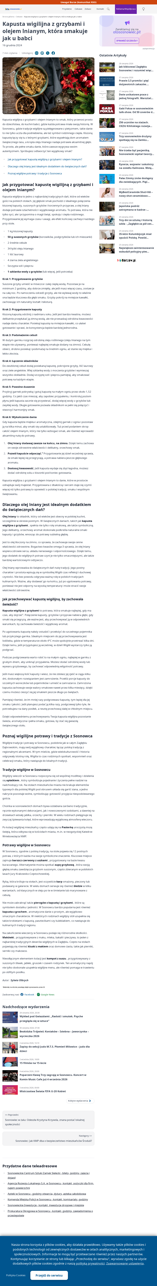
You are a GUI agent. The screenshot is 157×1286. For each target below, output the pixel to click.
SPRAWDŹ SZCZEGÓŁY (127, 40)
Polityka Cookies (15, 1275)
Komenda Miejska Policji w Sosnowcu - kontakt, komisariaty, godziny (48, 1199)
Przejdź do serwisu (49, 1275)
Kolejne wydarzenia (78, 1100)
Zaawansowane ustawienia (125, 1263)
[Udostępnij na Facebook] (53, 53)
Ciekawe (78, 8)
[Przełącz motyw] (143, 9)
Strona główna (8, 16)
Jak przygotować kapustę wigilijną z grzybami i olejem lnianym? (45, 159)
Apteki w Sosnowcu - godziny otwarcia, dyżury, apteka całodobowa (47, 1193)
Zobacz (88, 8)
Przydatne (67, 8)
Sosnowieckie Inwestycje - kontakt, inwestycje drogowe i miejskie (46, 1205)
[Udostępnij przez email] (42, 53)
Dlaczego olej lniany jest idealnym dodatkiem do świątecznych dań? (47, 166)
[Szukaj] (108, 9)
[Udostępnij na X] (48, 53)
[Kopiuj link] (36, 53)
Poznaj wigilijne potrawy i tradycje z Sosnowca (35, 173)
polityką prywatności (90, 1263)
